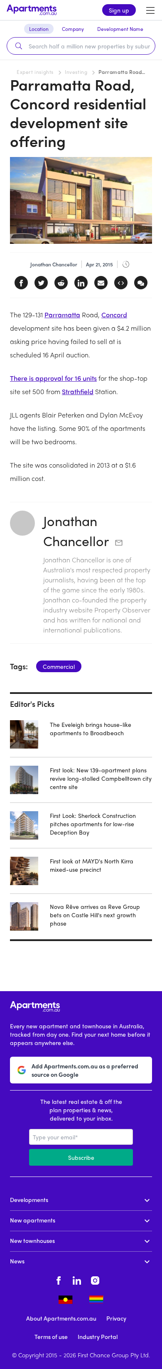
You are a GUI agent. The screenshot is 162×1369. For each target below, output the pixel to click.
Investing (76, 72)
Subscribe (81, 1157)
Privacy (116, 1318)
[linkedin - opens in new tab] (77, 1279)
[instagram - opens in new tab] (95, 1279)
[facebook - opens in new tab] (59, 1279)
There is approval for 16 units (53, 378)
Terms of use (51, 1336)
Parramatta (62, 314)
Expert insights (35, 72)
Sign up (119, 10)
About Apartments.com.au (61, 1318)
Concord (114, 314)
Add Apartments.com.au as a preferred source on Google (85, 1070)
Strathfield (77, 391)
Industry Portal (98, 1336)
